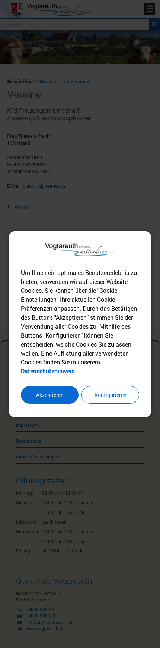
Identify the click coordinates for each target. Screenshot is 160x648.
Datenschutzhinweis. (48, 371)
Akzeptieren (50, 394)
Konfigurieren (111, 394)
